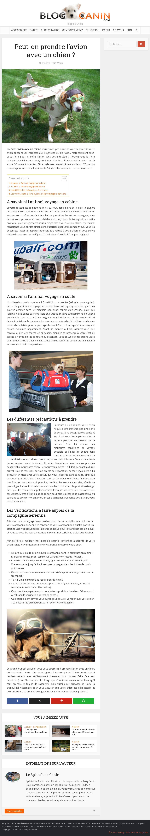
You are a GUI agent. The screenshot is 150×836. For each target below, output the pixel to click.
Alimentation (50, 30)
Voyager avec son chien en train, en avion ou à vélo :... (83, 747)
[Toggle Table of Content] (62, 178)
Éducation (92, 30)
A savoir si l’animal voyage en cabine (28, 183)
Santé (34, 30)
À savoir (118, 30)
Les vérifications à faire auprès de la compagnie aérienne (38, 193)
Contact (134, 832)
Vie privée (143, 832)
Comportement (72, 30)
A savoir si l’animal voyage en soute (28, 186)
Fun (129, 30)
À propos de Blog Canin (119, 832)
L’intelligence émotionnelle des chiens (35, 730)
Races (106, 30)
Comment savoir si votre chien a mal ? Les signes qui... (83, 732)
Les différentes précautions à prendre (29, 190)
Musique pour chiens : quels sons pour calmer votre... (35, 747)
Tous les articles (14, 811)
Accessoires (19, 30)
